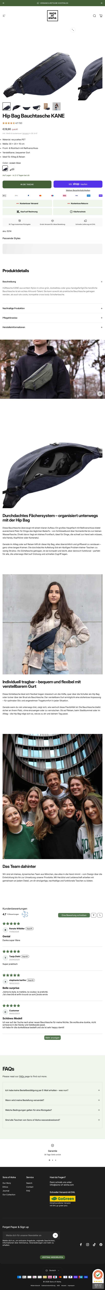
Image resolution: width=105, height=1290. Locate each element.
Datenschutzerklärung (48, 1285)
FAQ (28, 1191)
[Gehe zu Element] (6, 106)
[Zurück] (3, 3)
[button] (9, 123)
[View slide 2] (52, 1160)
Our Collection (9, 1194)
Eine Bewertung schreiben (74, 915)
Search (29, 1183)
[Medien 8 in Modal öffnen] (72, 29)
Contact (29, 1187)
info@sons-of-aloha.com (62, 1184)
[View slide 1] (49, 1160)
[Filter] (93, 915)
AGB (58, 1285)
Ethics (5, 1187)
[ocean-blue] (5, 168)
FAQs (22, 1076)
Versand (25, 133)
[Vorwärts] (101, 3)
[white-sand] (12, 168)
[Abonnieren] (55, 1235)
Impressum (71, 1285)
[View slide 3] (55, 1160)
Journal (6, 1191)
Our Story (7, 1183)
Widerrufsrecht (35, 1285)
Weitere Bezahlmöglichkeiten (78, 190)
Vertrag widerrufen (52, 1257)
